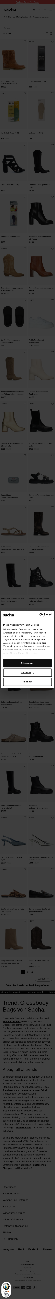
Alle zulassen (27, 663)
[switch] (6, 1294)
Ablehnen (27, 681)
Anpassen (26, 672)
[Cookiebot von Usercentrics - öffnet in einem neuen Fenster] (39, 615)
